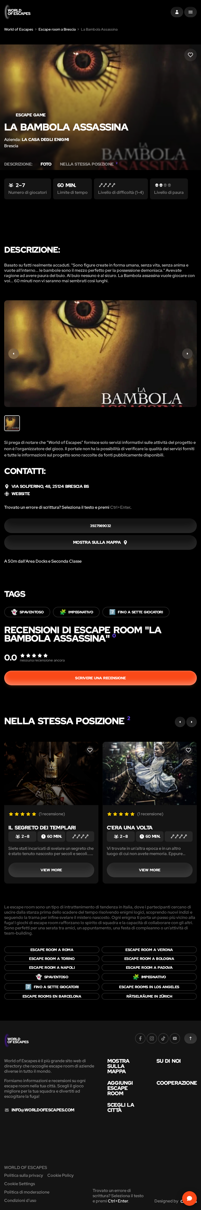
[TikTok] (163, 1038)
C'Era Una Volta (129, 827)
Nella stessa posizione (88, 164)
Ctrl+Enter (120, 507)
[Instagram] (152, 1038)
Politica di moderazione (26, 1192)
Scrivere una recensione (100, 678)
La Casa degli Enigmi (45, 139)
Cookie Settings (19, 1183)
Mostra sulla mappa (118, 1066)
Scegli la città (120, 1107)
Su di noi (169, 1061)
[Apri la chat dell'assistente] (189, 1198)
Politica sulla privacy (23, 1175)
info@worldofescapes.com (43, 1110)
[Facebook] (140, 1038)
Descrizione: (18, 164)
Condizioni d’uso (20, 1200)
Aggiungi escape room (120, 1088)
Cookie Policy (60, 1175)
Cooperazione (177, 1082)
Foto (46, 164)
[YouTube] (175, 1038)
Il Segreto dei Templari (42, 827)
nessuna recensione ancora (42, 660)
